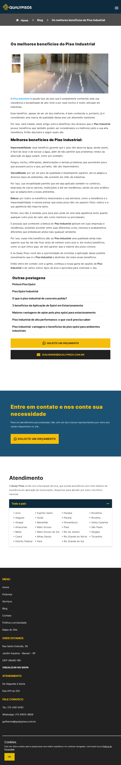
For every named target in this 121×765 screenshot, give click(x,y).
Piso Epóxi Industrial (25, 291)
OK (9, 757)
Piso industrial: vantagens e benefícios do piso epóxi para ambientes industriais (56, 328)
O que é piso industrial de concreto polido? (39, 298)
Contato (7, 615)
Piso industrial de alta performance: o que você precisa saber (51, 319)
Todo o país (19, 503)
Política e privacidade (14, 622)
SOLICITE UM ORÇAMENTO (37, 438)
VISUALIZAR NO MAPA (15, 667)
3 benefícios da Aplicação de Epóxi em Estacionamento (47, 305)
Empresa (7, 594)
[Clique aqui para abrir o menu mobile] (116, 9)
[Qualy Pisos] (17, 9)
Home (5, 587)
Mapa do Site (9, 629)
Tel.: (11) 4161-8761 (12, 707)
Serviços (7, 601)
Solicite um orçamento (63, 343)
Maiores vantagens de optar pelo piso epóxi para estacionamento (54, 312)
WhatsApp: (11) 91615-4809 (17, 714)
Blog (4, 608)
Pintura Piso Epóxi (23, 284)
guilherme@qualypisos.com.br (63, 354)
